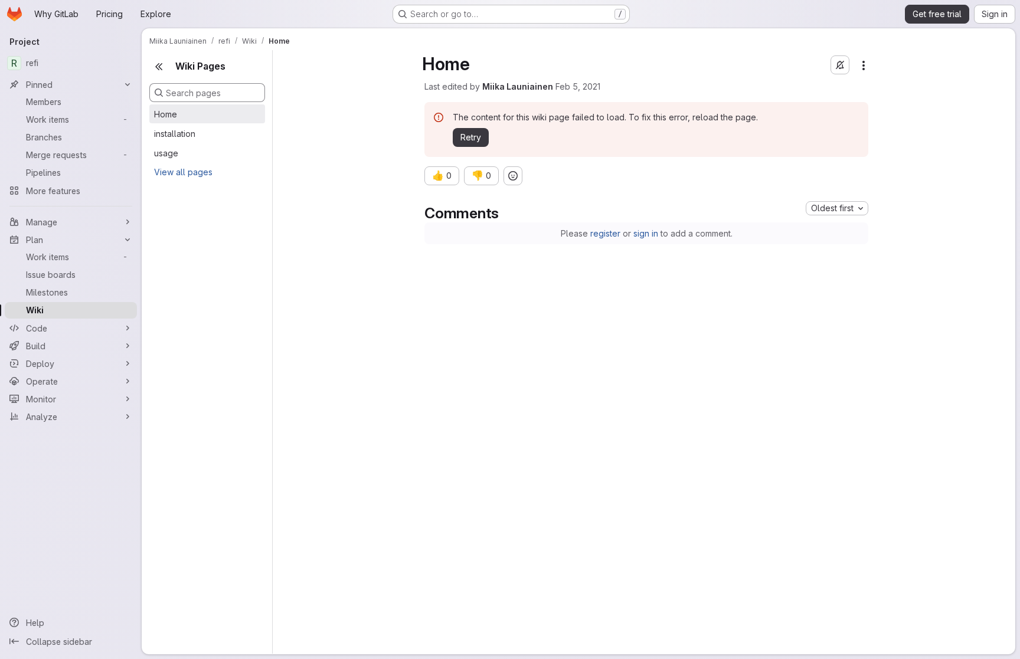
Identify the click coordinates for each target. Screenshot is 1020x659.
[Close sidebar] (158, 66)
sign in (645, 233)
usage (166, 153)
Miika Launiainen (517, 86)
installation (174, 134)
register (605, 233)
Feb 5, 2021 (577, 86)
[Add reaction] (513, 175)
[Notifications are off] (840, 64)
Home (165, 114)
